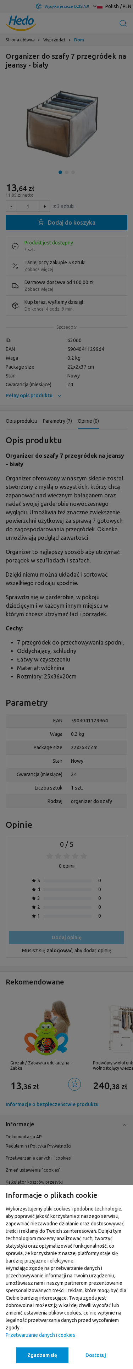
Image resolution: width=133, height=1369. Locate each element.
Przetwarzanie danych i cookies (40, 1335)
